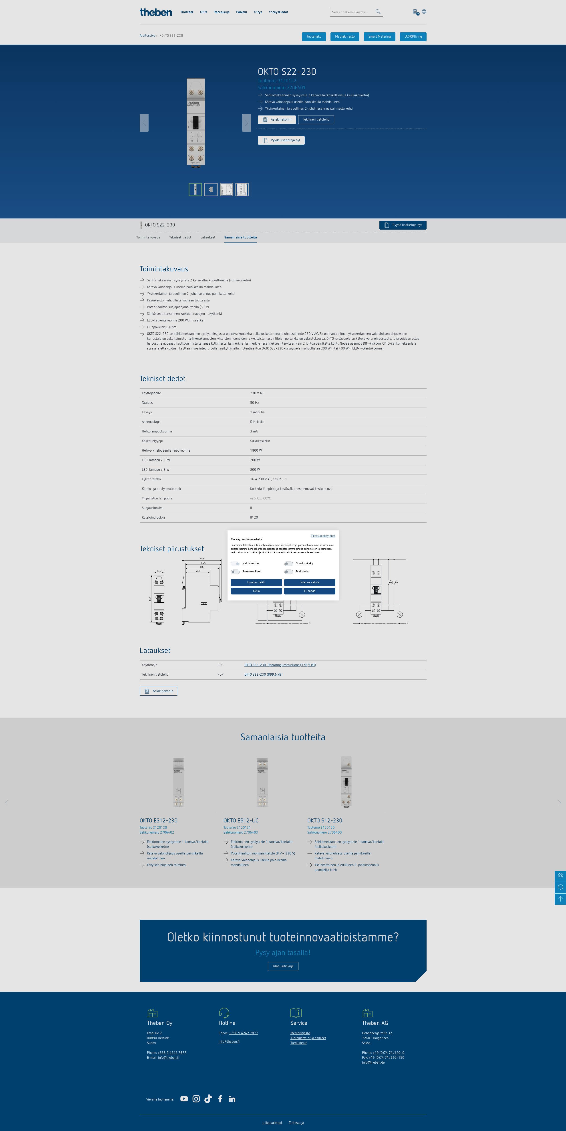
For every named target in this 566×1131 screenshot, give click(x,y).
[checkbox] (235, 563)
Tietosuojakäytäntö (323, 535)
